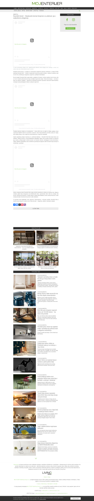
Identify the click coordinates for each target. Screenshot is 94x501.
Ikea (62, 8)
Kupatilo (40, 8)
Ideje (65, 8)
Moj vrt (57, 8)
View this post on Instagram (20, 44)
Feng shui (74, 8)
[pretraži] (80, 11)
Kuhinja (46, 8)
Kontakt (55, 483)
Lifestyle (35, 10)
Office (23, 10)
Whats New (29, 10)
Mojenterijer (16, 464)
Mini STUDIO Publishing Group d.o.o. (22, 479)
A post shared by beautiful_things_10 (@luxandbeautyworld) (32, 64)
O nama (38, 483)
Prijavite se (70, 28)
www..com (54, 490)
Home (15, 8)
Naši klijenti (50, 483)
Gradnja (51, 8)
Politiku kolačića (42, 499)
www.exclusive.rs (62, 493)
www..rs (45, 490)
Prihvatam (76, 498)
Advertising (43, 483)
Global (45, 477)
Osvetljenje (17, 10)
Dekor (69, 8)
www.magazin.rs (40, 493)
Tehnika (41, 10)
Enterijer (28, 8)
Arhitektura (21, 8)
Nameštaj (34, 8)
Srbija (49, 477)
